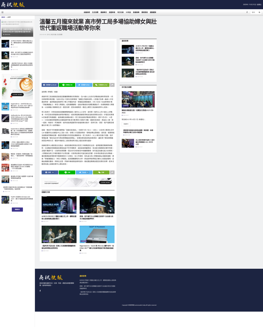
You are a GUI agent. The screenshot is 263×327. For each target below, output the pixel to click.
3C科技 (128, 12)
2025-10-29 (127, 135)
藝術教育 (145, 12)
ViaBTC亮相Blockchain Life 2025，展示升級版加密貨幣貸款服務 (22, 198)
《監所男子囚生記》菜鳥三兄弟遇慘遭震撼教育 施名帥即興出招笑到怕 (22, 65)
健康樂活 (104, 12)
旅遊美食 (112, 12)
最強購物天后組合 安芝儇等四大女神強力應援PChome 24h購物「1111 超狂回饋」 (22, 166)
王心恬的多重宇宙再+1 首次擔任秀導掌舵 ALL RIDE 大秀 (145, 142)
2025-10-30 (83, 221)
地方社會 (120, 12)
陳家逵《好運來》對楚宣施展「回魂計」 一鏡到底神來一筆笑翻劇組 (22, 155)
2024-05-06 (43, 34)
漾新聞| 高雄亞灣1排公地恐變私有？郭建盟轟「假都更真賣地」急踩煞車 (17, 188)
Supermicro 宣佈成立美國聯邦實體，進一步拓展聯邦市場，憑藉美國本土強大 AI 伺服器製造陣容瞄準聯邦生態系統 (22, 131)
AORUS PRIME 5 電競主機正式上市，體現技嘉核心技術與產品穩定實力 (22, 42)
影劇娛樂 (136, 12)
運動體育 (153, 12)
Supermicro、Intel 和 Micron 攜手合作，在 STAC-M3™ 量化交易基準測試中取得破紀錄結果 (22, 105)
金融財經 (87, 12)
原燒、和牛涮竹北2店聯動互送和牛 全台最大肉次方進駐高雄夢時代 (22, 53)
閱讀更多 (17, 209)
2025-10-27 (126, 115)
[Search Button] (259, 12)
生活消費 (95, 12)
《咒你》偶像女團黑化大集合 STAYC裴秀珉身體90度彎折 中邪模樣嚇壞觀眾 (21, 144)
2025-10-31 (45, 221)
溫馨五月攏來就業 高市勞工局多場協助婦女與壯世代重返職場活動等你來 (17, 30)
